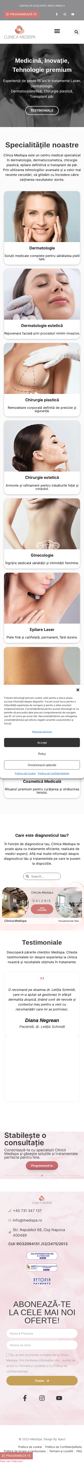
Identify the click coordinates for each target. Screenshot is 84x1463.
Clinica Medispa (15, 920)
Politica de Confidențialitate (53, 773)
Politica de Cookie (25, 773)
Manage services (42, 731)
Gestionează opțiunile (42, 765)
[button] (78, 690)
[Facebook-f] (57, 14)
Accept (42, 742)
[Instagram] (65, 14)
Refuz (42, 753)
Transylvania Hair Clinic (68, 921)
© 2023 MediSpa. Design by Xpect (42, 1439)
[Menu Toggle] (57, 31)
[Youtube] (73, 14)
